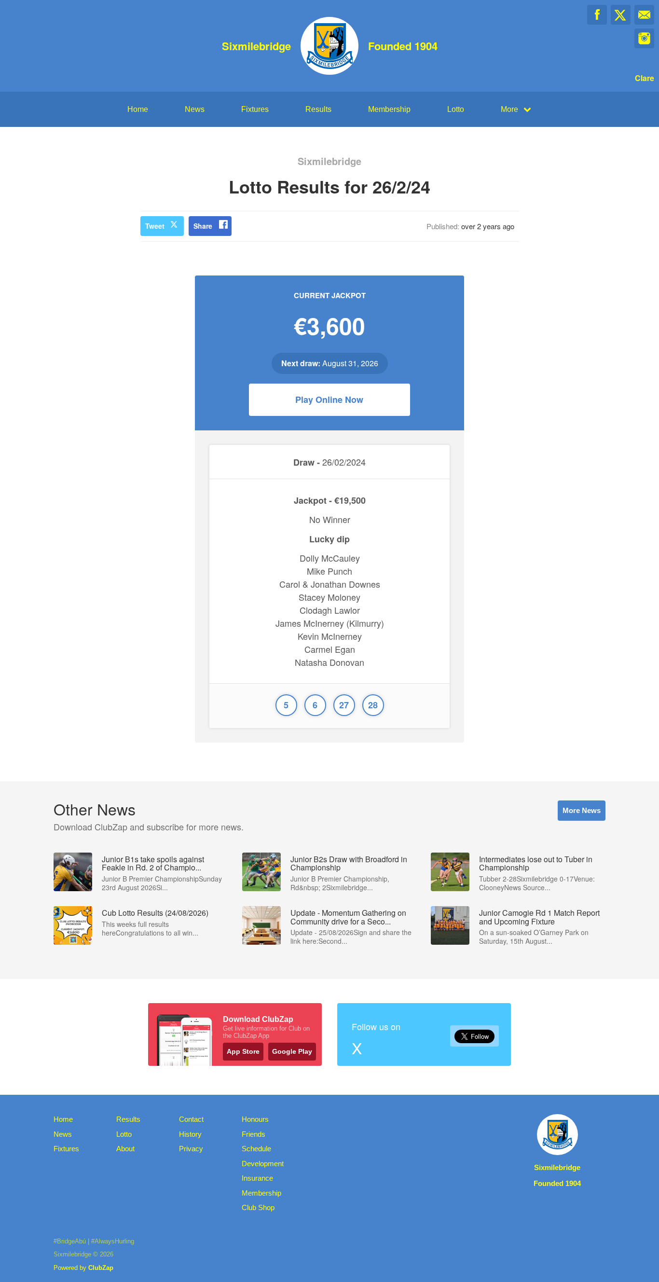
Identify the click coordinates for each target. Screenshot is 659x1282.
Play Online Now (329, 399)
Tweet (155, 226)
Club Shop (258, 1207)
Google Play (292, 1051)
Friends (253, 1134)
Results (318, 109)
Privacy (191, 1148)
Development (263, 1163)
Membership (389, 109)
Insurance (257, 1178)
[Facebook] (597, 15)
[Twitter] (621, 15)
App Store (243, 1051)
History (190, 1134)
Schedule (256, 1148)
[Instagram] (644, 38)
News (195, 109)
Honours (255, 1119)
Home (137, 109)
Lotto (455, 109)
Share (202, 226)
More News (582, 810)
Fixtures (255, 109)
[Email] (644, 15)
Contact (191, 1119)
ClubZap (100, 1267)
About (125, 1148)
